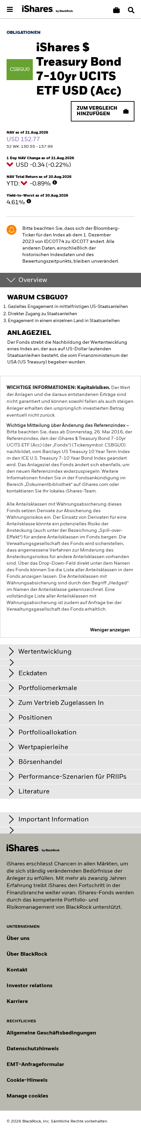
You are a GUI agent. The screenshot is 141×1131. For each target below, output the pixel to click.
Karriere (17, 1001)
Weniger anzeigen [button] (110, 630)
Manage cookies (27, 1096)
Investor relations (29, 986)
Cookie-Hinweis (27, 1080)
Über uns (18, 938)
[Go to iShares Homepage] (47, 9)
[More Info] (54, 182)
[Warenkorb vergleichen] (116, 10)
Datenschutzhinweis (33, 1049)
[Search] (131, 10)
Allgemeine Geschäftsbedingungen (51, 1033)
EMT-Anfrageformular (35, 1064)
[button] (131, 10)
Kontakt (17, 970)
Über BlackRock (27, 954)
